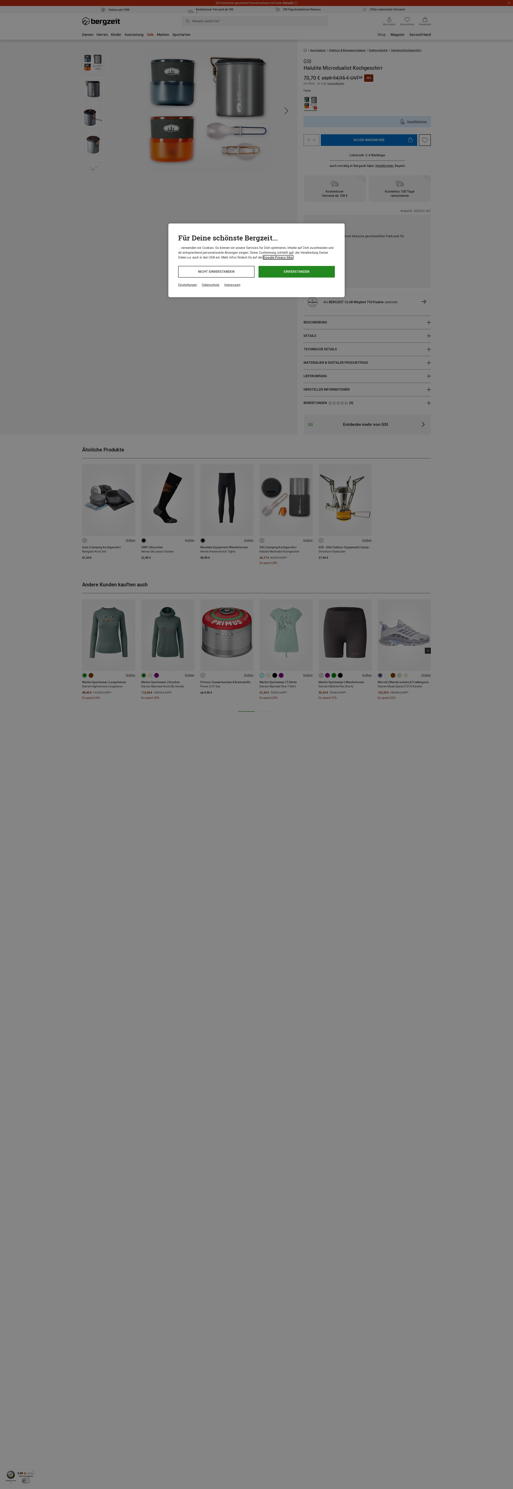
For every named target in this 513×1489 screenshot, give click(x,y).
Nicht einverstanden (216, 272)
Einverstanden (296, 272)
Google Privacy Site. (278, 257)
